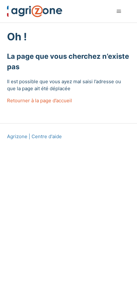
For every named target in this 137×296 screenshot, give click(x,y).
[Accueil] (34, 11)
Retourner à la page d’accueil (39, 101)
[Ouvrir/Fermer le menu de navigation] (119, 11)
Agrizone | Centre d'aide (34, 136)
